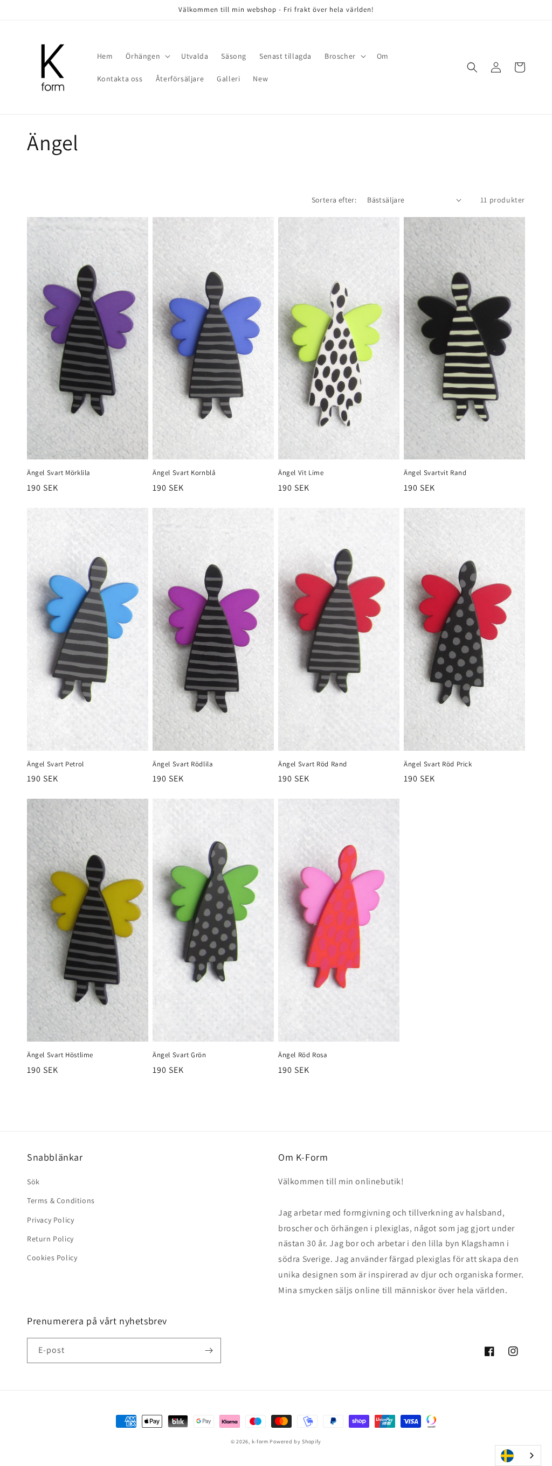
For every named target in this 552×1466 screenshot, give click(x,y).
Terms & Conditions (61, 1200)
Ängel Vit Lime (300, 473)
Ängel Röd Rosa (302, 1055)
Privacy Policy (50, 1220)
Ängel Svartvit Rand (435, 473)
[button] (147, 56)
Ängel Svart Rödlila (183, 764)
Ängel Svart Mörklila (59, 473)
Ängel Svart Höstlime (60, 1055)
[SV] (518, 1455)
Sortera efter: (334, 200)
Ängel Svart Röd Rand (312, 764)
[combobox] (518, 1455)
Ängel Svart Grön (179, 1055)
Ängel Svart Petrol (55, 764)
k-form (260, 1441)
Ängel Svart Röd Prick (438, 764)
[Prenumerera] (208, 1350)
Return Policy (50, 1239)
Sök (33, 1181)
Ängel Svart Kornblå (184, 473)
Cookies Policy (52, 1257)
